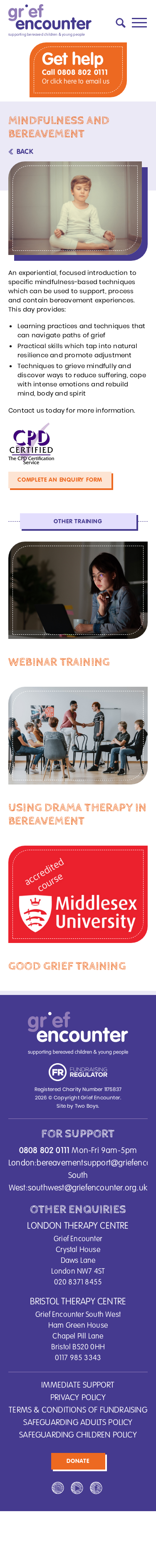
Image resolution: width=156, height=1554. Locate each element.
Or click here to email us (76, 82)
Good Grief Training (67, 966)
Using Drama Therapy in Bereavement (77, 814)
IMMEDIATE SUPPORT (77, 1385)
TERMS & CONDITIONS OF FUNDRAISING (78, 1410)
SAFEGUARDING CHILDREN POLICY (78, 1435)
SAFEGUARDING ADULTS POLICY (77, 1423)
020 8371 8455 (78, 1282)
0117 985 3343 (78, 1358)
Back (25, 152)
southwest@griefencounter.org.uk (87, 1188)
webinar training (59, 662)
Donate (78, 1461)
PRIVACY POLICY (78, 1398)
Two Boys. (87, 1105)
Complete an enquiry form (59, 480)
